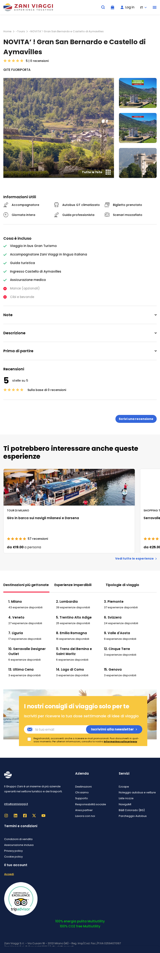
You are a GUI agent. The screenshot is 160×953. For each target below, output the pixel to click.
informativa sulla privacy (120, 741)
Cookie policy (13, 857)
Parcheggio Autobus (133, 816)
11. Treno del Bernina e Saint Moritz (74, 651)
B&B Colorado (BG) (132, 810)
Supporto (81, 798)
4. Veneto (16, 617)
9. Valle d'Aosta (117, 633)
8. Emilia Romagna (71, 633)
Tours (21, 31)
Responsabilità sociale (90, 804)
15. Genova (113, 669)
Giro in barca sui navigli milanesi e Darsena (43, 518)
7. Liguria (15, 633)
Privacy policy (13, 851)
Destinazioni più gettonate (26, 584)
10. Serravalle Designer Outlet (27, 651)
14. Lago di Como (70, 669)
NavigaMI (125, 804)
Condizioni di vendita (18, 839)
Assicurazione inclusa (19, 845)
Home (7, 31)
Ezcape (124, 787)
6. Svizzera (112, 617)
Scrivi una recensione (136, 419)
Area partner (84, 810)
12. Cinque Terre (117, 649)
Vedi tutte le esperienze (134, 559)
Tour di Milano (18, 510)
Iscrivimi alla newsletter (112, 729)
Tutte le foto (92, 172)
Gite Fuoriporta (16, 70)
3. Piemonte (114, 601)
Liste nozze (126, 798)
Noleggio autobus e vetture (137, 792)
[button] (154, 7)
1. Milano (15, 601)
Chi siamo (82, 792)
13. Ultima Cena (21, 669)
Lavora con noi (85, 816)
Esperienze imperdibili (72, 584)
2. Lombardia (67, 601)
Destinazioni (83, 787)
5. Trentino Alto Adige (74, 617)
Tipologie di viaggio (122, 584)
